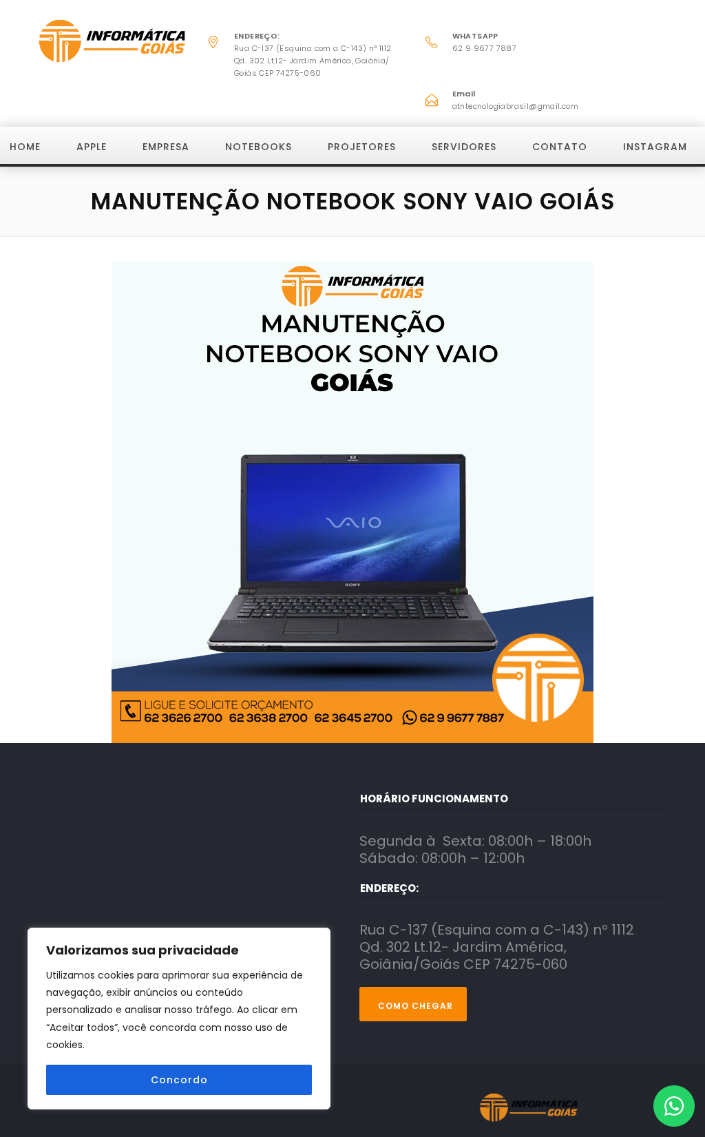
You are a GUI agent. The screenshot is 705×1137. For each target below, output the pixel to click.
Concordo (179, 1080)
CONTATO (559, 147)
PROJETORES (362, 147)
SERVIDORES (464, 147)
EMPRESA (166, 147)
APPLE (91, 147)
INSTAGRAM (655, 147)
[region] (179, 1018)
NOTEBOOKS (258, 147)
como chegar (415, 1006)
